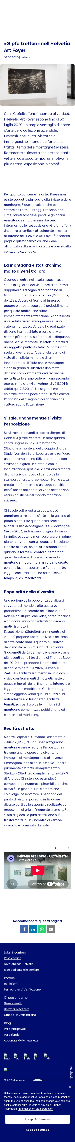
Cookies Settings (37, 1129)
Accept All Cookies (37, 1119)
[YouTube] (17, 1058)
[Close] (70, 1087)
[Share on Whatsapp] (42, 929)
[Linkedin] (37, 1058)
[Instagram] (27, 1058)
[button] (56, 849)
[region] (37, 1111)
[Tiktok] (47, 1061)
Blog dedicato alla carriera (21, 970)
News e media (13, 1003)
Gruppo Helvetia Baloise (20, 1015)
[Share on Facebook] (24, 929)
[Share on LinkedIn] (33, 929)
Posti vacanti (12, 958)
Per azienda (12, 1035)
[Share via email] (51, 929)
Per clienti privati (15, 1029)
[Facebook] (7, 1058)
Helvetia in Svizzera (16, 1009)
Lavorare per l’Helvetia (18, 964)
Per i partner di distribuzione (22, 990)
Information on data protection (35, 1108)
